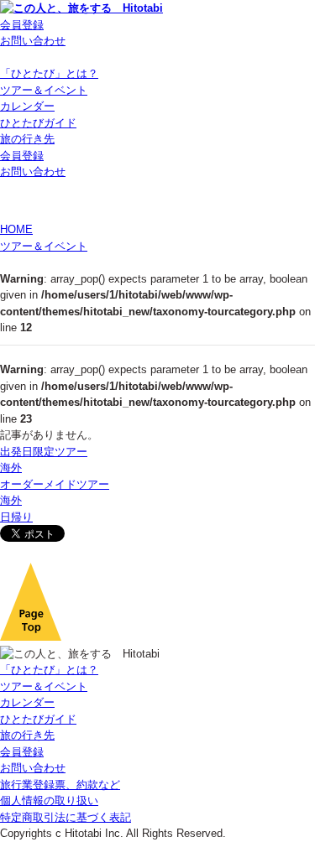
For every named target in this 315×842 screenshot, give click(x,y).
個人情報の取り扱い (49, 800)
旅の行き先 (27, 139)
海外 (11, 467)
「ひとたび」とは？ (49, 73)
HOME (16, 229)
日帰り (16, 517)
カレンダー (27, 106)
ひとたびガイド (38, 123)
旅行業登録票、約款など (60, 784)
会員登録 (22, 24)
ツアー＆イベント (43, 90)
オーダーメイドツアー (54, 484)
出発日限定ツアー (43, 451)
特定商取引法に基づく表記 (65, 817)
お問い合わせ (33, 40)
